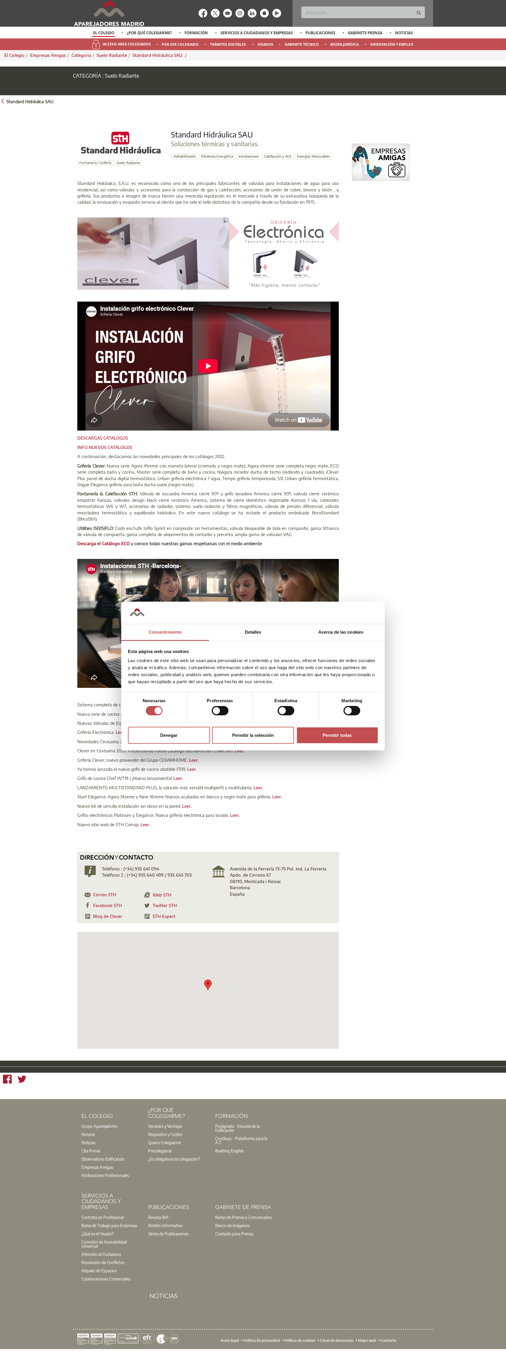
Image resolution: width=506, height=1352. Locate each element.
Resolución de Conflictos (102, 1262)
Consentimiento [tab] (165, 632)
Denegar (168, 734)
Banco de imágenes (232, 1225)
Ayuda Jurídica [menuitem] (344, 44)
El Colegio (103, 32)
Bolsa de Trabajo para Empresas (109, 1225)
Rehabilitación (185, 156)
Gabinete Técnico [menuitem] (302, 44)
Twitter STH (165, 905)
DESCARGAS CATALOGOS (102, 438)
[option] (103, 33)
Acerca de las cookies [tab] (340, 632)
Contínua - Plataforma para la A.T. (241, 1140)
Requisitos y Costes (165, 1134)
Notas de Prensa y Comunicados (243, 1217)
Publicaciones (320, 32)
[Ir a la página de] (381, 162)
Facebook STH (107, 905)
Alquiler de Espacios (99, 1270)
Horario (88, 1134)
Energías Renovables (313, 156)
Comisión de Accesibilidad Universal (104, 1244)
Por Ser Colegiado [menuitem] (180, 44)
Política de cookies (299, 1340)
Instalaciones (248, 156)
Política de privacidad (261, 1340)
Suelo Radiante (112, 55)
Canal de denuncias (336, 1340)
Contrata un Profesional (102, 1217)
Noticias (404, 32)
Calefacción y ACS (278, 156)
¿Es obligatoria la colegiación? (174, 1158)
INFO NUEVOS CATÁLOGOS (104, 447)
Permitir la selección (253, 734)
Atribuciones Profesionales (105, 1175)
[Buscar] (419, 13)
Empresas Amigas (48, 55)
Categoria (81, 55)
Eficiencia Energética (217, 156)
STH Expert (164, 916)
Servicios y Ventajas (165, 1126)
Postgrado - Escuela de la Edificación (237, 1128)
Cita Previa (90, 1150)
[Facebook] (7, 1080)
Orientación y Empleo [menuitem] (391, 44)
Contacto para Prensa (234, 1233)
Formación (196, 32)
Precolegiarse (160, 1150)
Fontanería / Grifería (95, 163)
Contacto (388, 1340)
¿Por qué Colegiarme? (149, 32)
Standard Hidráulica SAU (158, 55)
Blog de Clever (107, 916)
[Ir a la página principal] (109, 13)
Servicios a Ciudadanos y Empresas (256, 32)
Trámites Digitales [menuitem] (228, 44)
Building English (229, 1150)
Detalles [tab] (253, 632)
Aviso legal (229, 1340)
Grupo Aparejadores (99, 1126)
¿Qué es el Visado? (97, 1233)
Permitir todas (337, 734)
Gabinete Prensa (365, 32)
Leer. (121, 732)
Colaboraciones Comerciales (105, 1278)
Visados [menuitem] (265, 44)
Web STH (162, 894)
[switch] (220, 710)
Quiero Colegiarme (164, 1142)
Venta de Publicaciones (168, 1233)
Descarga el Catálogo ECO (103, 543)
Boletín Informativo (165, 1225)
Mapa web (367, 1340)
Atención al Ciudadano (101, 1254)
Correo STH (104, 894)
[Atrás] (2, 101)
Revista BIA (158, 1217)
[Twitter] (22, 1080)
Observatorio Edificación (102, 1158)
